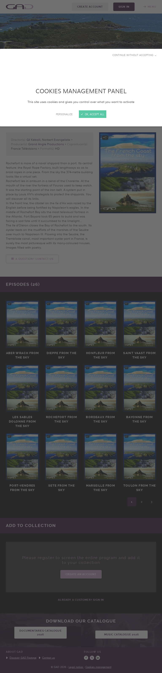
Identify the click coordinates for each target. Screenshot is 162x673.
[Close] (81, 336)
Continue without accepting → (134, 55)
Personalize (64, 114)
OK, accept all (94, 114)
